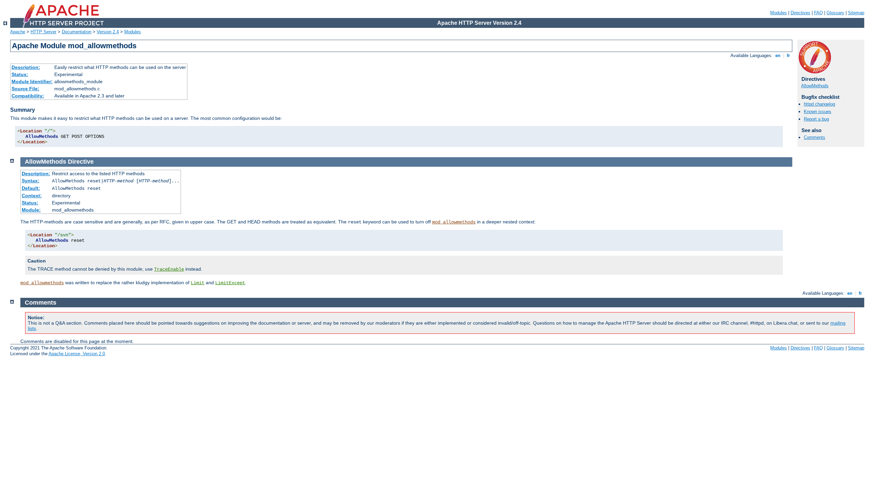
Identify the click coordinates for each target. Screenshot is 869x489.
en (778, 55)
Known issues (817, 111)
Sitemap (856, 12)
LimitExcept (230, 283)
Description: (26, 67)
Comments (814, 137)
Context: (32, 195)
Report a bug (816, 119)
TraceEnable (169, 269)
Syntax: (30, 180)
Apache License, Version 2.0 (77, 353)
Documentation (76, 31)
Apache (17, 31)
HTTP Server (43, 31)
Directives (800, 12)
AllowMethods (815, 85)
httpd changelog (819, 104)
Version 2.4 (108, 31)
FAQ (818, 12)
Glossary (835, 12)
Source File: (25, 88)
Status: (20, 74)
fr (788, 55)
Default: (31, 188)
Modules (778, 12)
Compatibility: (28, 95)
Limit (197, 283)
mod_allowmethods (454, 222)
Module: (31, 210)
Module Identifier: (32, 81)
